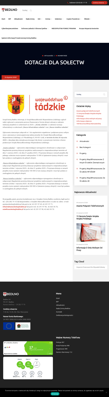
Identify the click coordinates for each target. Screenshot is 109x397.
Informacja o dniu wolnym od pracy (89, 118)
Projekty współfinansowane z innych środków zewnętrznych (92, 161)
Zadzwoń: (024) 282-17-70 (78, 2)
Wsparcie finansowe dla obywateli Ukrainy (90, 267)
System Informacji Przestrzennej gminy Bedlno (19, 38)
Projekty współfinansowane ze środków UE (92, 179)
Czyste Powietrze (73, 19)
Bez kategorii (85, 148)
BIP (9, 19)
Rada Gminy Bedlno (63, 308)
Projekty (83, 154)
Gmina (47, 19)
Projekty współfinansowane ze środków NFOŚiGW (92, 170)
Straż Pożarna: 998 (62, 345)
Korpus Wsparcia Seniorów (89, 28)
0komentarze (62, 56)
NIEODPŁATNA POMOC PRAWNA (64, 28)
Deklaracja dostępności (64, 315)
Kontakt (59, 312)
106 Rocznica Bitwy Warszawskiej (88, 124)
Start (3, 19)
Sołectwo (58, 19)
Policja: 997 (60, 342)
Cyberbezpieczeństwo (10, 28)
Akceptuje (55, 394)
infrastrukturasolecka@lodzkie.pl (14, 207)
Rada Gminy (30, 19)
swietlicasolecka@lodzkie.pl (13, 209)
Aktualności (18, 19)
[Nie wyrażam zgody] (106, 392)
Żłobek (86, 19)
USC (39, 19)
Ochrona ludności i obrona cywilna (34, 28)
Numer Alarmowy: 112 (64, 352)
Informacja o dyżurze (84, 121)
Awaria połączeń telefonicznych (88, 111)
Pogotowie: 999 (61, 349)
